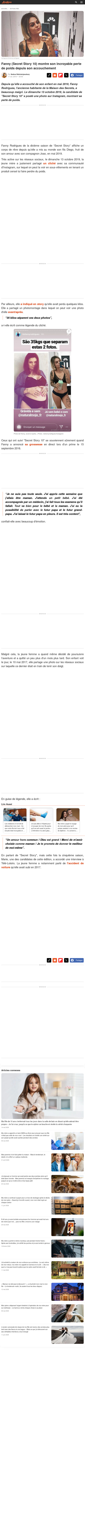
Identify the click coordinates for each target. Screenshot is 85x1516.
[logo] (7, 2)
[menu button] (81, 2)
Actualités (14, 8)
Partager (79, 75)
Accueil (4, 8)
